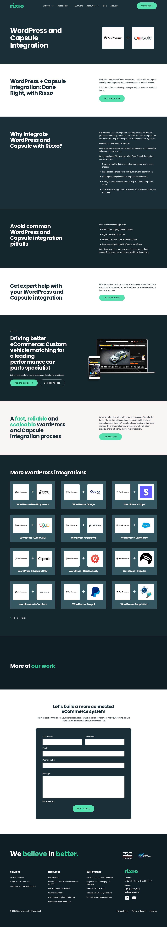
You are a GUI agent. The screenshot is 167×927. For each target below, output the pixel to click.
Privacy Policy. (48, 801)
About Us (114, 6)
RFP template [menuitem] (53, 877)
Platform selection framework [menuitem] (59, 902)
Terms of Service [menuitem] (139, 911)
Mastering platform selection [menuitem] (59, 888)
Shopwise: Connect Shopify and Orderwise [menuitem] (98, 883)
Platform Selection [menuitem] (17, 877)
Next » (23, 618)
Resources (91, 6)
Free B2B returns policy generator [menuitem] (99, 897)
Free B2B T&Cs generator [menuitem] (96, 888)
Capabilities (62, 6)
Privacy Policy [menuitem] (122, 911)
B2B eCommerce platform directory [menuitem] (61, 897)
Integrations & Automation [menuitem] (20, 882)
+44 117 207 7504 (132, 889)
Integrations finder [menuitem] (55, 893)
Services (46, 6)
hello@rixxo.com (132, 892)
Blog (105, 6)
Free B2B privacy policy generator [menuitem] (99, 893)
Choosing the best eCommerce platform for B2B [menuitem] (63, 883)
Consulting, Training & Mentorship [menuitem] (23, 886)
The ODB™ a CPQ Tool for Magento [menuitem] (99, 877)
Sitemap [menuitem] (153, 911)
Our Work (79, 6)
